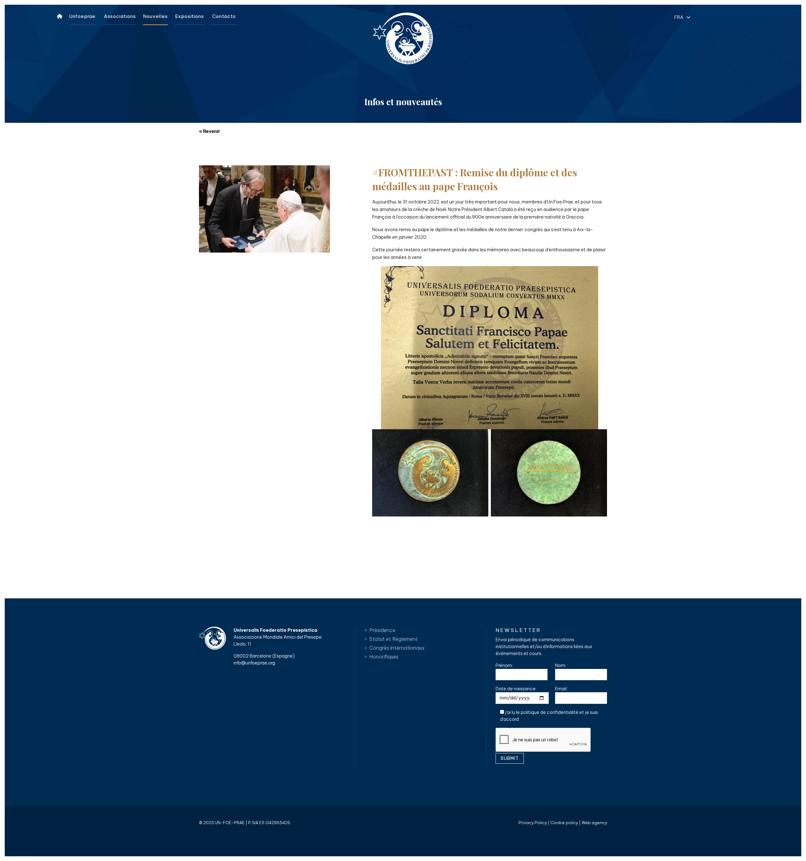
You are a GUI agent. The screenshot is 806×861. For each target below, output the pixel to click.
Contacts (224, 16)
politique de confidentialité (549, 712)
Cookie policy (564, 822)
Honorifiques (384, 656)
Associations (120, 16)
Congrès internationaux (397, 648)
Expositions (189, 16)
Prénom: (504, 665)
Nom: (560, 665)
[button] (680, 17)
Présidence (382, 630)
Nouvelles (155, 16)
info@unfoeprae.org (254, 663)
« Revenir (209, 131)
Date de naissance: (516, 689)
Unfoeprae (82, 16)
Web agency (594, 822)
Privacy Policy (533, 822)
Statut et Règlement (393, 639)
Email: (561, 689)
